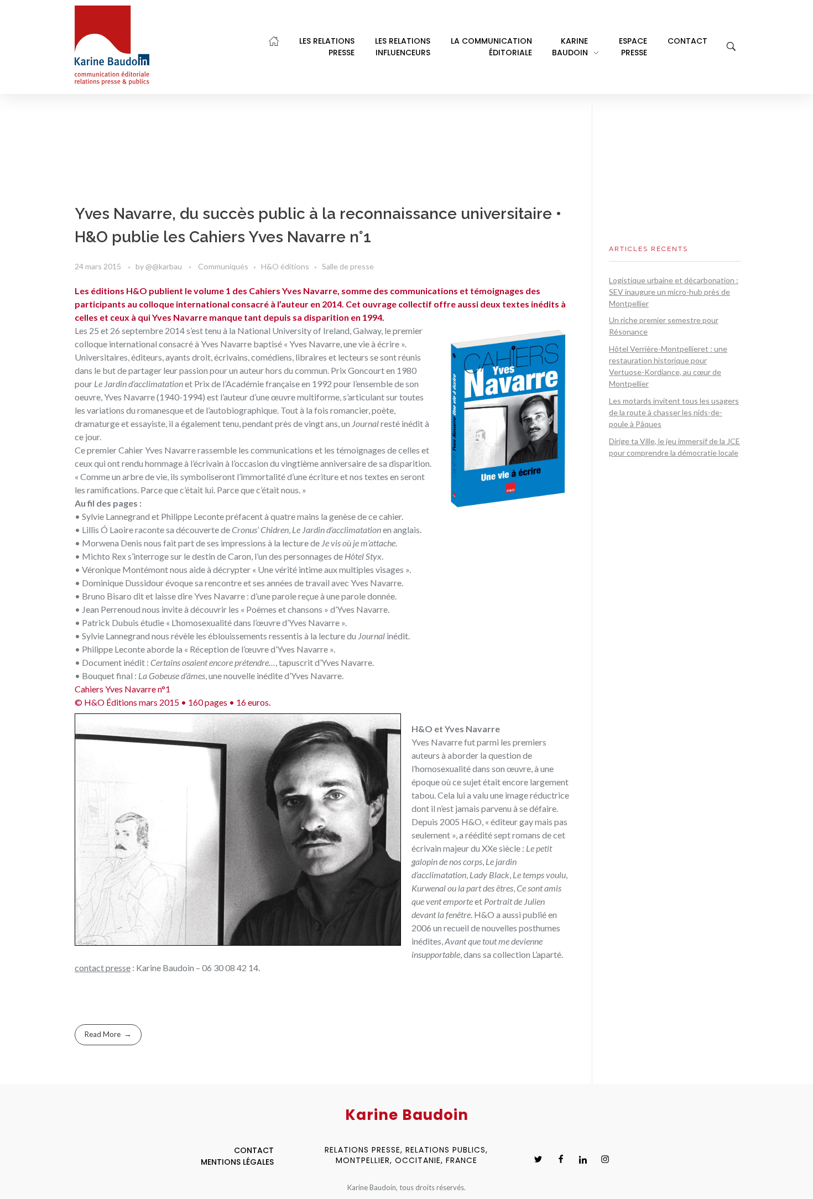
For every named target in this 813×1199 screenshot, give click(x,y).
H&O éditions (285, 266)
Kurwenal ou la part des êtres (462, 888)
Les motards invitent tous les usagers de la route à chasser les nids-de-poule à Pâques (674, 412)
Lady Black (489, 874)
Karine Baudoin (165, 967)
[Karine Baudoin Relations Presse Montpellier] (112, 45)
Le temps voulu (539, 874)
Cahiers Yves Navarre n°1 (122, 689)
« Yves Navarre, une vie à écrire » (344, 343)
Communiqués (223, 266)
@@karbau (164, 266)
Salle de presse (348, 266)
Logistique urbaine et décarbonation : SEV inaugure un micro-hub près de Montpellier (673, 291)
